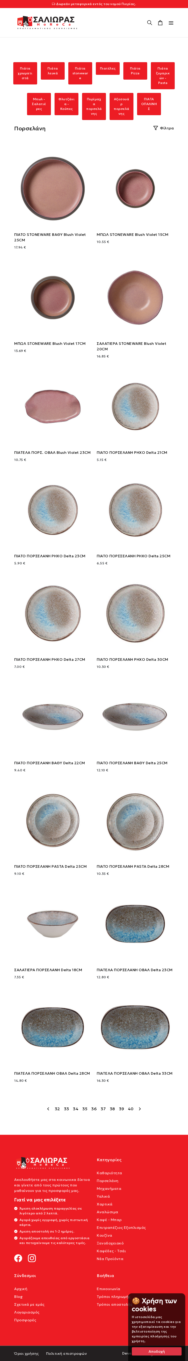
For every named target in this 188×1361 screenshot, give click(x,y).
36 (94, 1108)
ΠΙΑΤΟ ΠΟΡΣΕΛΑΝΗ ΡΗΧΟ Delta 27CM (49, 659)
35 (85, 1108)
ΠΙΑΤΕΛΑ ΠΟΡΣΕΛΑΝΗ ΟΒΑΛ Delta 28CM (52, 1073)
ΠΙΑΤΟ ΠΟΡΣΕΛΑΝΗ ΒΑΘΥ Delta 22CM (49, 763)
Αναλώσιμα (107, 1212)
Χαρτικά (105, 1204)
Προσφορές (25, 1320)
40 (131, 1108)
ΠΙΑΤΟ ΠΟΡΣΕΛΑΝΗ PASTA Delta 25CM (50, 866)
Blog (18, 1296)
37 (103, 1108)
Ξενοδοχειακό (110, 1243)
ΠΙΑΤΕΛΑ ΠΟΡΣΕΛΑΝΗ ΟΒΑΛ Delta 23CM (135, 970)
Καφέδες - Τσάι (111, 1251)
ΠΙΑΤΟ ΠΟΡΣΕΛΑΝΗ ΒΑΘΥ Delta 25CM (132, 763)
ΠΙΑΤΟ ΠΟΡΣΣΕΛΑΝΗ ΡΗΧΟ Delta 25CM (133, 556)
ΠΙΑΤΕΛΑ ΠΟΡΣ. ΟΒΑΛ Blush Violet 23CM (52, 452)
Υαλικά (103, 1196)
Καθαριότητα (109, 1173)
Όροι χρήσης (26, 1353)
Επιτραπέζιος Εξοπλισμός (121, 1227)
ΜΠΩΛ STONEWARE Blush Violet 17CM (50, 343)
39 (121, 1108)
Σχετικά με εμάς (29, 1304)
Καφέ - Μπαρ (109, 1219)
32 (57, 1108)
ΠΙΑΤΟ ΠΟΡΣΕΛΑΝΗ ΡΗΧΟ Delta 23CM (50, 556)
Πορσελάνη (108, 1180)
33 (66, 1108)
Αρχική (20, 1288)
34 (75, 1108)
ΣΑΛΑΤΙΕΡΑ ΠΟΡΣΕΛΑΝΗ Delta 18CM (48, 970)
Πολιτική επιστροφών (66, 1353)
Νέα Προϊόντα (110, 1258)
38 (112, 1108)
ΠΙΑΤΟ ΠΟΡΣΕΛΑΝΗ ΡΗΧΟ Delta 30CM (132, 659)
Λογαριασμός (26, 1312)
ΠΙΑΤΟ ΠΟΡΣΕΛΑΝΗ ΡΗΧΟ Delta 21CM (132, 452)
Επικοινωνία (108, 1288)
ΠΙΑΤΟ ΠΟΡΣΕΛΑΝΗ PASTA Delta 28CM (133, 866)
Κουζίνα (104, 1235)
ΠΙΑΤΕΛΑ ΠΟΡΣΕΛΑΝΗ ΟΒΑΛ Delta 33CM (135, 1073)
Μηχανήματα (109, 1188)
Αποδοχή (157, 1351)
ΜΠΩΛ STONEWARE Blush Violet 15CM (132, 234)
